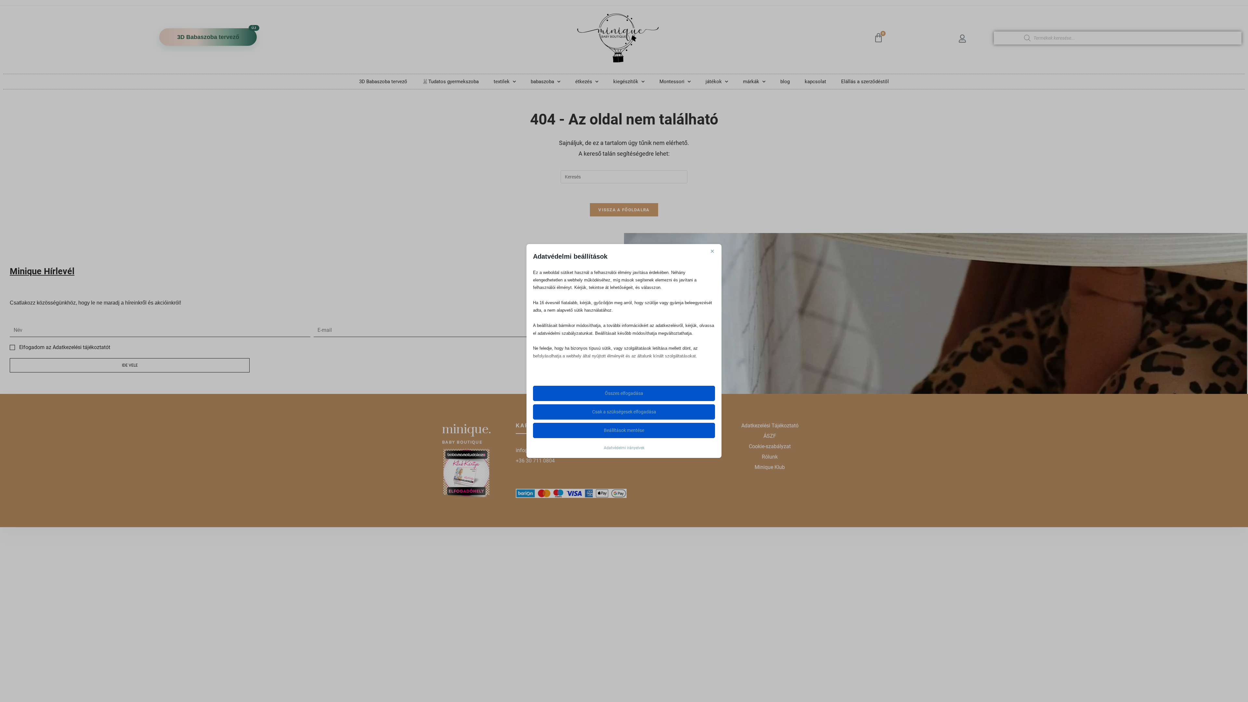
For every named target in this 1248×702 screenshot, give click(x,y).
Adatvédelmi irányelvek (624, 448)
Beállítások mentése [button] (624, 430)
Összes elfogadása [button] (624, 393)
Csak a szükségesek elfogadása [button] (624, 411)
